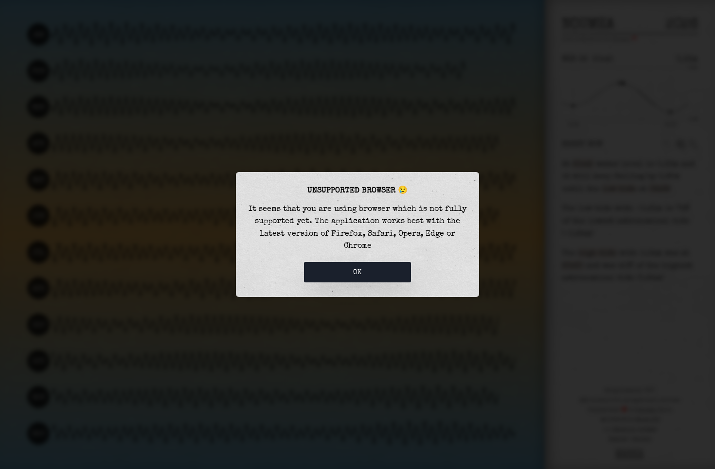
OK (357, 272)
